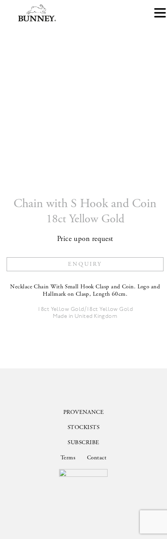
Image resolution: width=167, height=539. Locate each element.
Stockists (83, 427)
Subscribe (83, 442)
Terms (68, 457)
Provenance (83, 412)
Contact (96, 457)
